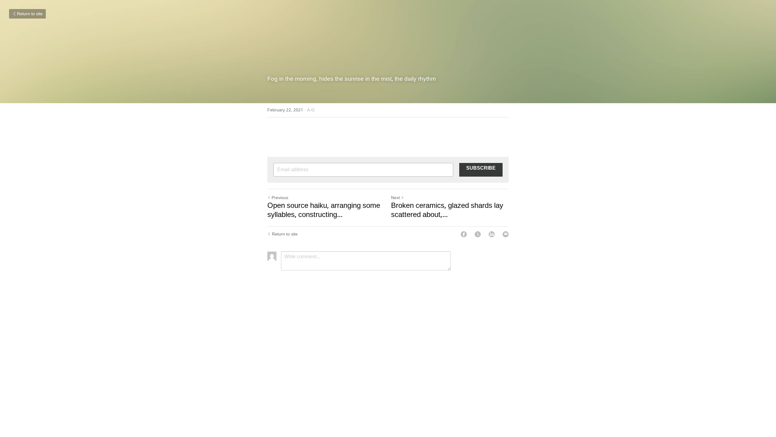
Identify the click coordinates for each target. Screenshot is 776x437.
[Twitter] (478, 234)
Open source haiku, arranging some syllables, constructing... (323, 211)
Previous (280, 198)
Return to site (30, 14)
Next (395, 198)
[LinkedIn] (492, 234)
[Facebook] (464, 234)
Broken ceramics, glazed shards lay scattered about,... (447, 211)
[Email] (506, 234)
